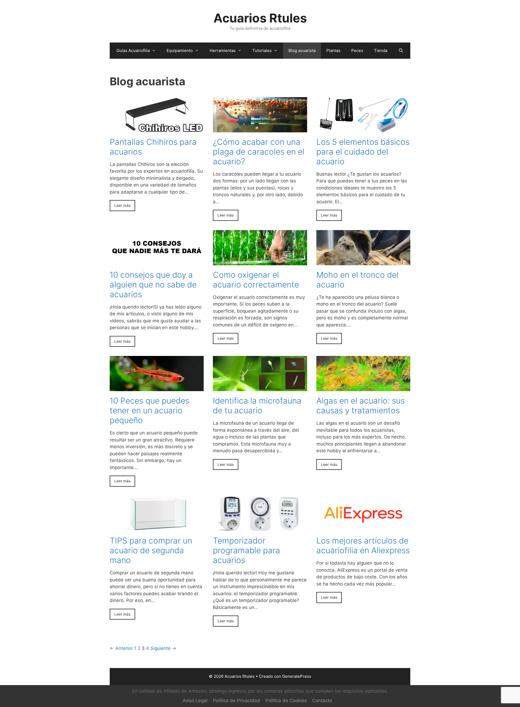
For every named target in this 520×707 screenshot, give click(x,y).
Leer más (122, 205)
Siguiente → (163, 648)
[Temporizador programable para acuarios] (260, 527)
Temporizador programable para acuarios (246, 550)
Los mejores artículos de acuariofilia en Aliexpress (363, 545)
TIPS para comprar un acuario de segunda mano (151, 550)
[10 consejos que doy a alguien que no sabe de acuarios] (157, 261)
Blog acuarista (302, 50)
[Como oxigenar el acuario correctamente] (260, 261)
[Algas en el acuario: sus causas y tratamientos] (363, 387)
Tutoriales (262, 50)
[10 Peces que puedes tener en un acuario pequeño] (157, 387)
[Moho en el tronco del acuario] (363, 261)
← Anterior (121, 648)
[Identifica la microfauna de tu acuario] (260, 387)
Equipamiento (180, 50)
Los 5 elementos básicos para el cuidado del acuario (363, 151)
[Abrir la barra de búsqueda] (401, 50)
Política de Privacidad (236, 700)
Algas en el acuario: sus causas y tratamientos (360, 405)
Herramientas (223, 50)
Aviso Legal (195, 700)
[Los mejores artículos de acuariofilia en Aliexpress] (363, 527)
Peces (357, 50)
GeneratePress (296, 676)
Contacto (322, 700)
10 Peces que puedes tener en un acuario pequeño (149, 410)
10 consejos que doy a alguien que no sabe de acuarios (153, 284)
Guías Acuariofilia (133, 50)
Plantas (333, 50)
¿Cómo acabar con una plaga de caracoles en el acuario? (258, 151)
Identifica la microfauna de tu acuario (257, 405)
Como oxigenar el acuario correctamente (256, 279)
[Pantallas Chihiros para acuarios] (157, 128)
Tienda (380, 50)
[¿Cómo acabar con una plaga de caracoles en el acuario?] (260, 128)
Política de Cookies (286, 700)
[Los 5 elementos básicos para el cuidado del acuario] (363, 128)
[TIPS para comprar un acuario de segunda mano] (157, 527)
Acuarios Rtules (260, 18)
